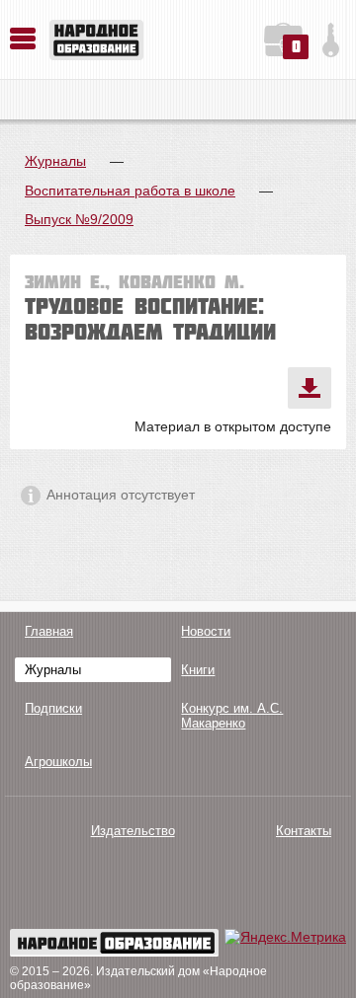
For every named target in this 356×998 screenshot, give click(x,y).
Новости (205, 631)
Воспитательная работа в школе (130, 190)
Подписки (53, 708)
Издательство (133, 830)
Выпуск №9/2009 (79, 219)
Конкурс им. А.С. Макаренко (232, 715)
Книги (198, 669)
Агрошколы (58, 761)
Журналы (55, 161)
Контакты (303, 830)
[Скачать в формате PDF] (309, 388)
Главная (49, 631)
